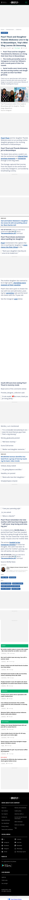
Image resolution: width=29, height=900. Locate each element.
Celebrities (18, 29)
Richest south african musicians (10, 586)
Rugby (2, 745)
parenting (10, 293)
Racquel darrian (6, 583)
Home (2, 29)
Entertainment (10, 29)
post (16, 299)
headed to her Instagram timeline (10, 543)
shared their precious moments (14, 157)
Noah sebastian (5, 588)
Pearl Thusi (5, 138)
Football (3, 763)
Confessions (3, 653)
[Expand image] (27, 88)
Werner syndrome (18, 583)
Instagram (22, 158)
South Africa (3, 677)
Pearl (3, 243)
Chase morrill (16, 588)
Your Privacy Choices (16, 899)
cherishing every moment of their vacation (13, 284)
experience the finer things (14, 246)
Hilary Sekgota (17, 48)
